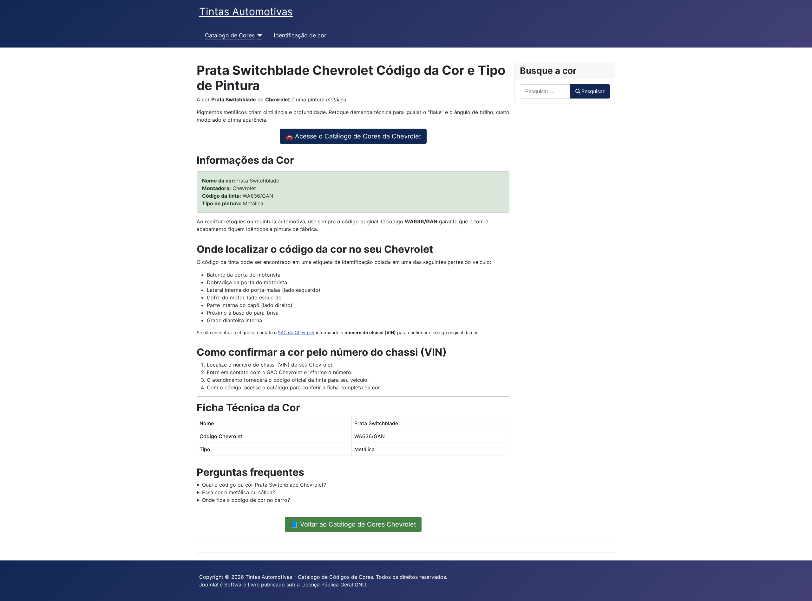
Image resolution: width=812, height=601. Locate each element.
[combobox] (545, 91)
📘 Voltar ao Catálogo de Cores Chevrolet (353, 524)
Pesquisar (593, 91)
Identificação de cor (300, 35)
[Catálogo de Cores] (259, 35)
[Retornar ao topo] (801, 589)
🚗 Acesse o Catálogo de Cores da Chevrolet (353, 136)
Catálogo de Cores (230, 35)
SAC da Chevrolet (296, 332)
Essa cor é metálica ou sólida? (238, 492)
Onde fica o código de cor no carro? (246, 500)
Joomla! (208, 584)
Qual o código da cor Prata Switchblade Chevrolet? (264, 485)
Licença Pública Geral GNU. (334, 584)
